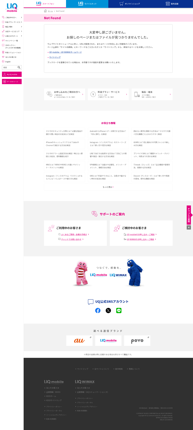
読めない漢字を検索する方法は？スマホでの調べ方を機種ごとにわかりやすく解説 (152, 132)
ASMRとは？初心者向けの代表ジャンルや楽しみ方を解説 (151, 143)
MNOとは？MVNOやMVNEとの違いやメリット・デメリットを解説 (63, 166)
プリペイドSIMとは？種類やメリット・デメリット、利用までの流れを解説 (151, 155)
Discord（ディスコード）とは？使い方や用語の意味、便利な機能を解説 (151, 177)
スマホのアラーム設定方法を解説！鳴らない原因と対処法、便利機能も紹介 (64, 155)
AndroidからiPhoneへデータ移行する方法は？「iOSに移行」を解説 (108, 132)
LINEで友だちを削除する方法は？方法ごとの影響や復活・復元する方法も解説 (108, 155)
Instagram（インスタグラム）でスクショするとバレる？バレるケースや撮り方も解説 (64, 177)
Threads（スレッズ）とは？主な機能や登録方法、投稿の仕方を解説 (152, 166)
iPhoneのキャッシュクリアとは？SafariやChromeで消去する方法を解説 (62, 143)
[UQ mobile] (11, 7)
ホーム (50, 11)
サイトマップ (55, 57)
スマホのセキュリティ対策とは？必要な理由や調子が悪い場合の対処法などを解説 (64, 132)
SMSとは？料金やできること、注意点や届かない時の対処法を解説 (108, 177)
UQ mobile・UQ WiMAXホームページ (65, 52)
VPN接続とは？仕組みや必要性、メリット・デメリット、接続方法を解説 (108, 166)
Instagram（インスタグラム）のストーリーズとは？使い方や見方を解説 (108, 143)
